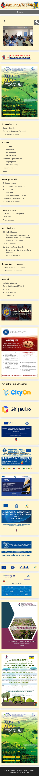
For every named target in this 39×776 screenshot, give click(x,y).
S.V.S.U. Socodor (9, 244)
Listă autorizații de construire (14, 268)
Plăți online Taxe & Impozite (13, 214)
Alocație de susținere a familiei (14, 195)
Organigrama (11, 162)
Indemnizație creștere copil (13, 199)
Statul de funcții (12, 165)
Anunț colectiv (8, 220)
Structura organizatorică (12, 159)
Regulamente (8, 168)
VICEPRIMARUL (12, 153)
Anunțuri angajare (9, 292)
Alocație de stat (9, 192)
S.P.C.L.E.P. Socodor (10, 232)
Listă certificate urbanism (12, 271)
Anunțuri (6, 289)
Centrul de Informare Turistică (14, 131)
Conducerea (7, 146)
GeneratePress (24, 773)
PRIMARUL (10, 149)
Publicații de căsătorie (14, 241)
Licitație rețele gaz (10, 283)
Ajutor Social (8, 189)
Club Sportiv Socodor (11, 134)
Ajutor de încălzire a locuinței (14, 186)
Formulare (7, 217)
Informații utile (8, 295)
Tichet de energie (9, 183)
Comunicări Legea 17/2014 (13, 286)
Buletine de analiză (13, 256)
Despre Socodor (9, 128)
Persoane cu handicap (11, 202)
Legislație (6, 171)
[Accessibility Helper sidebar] (36, 22)
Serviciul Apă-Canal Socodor (13, 247)
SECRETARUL (11, 156)
